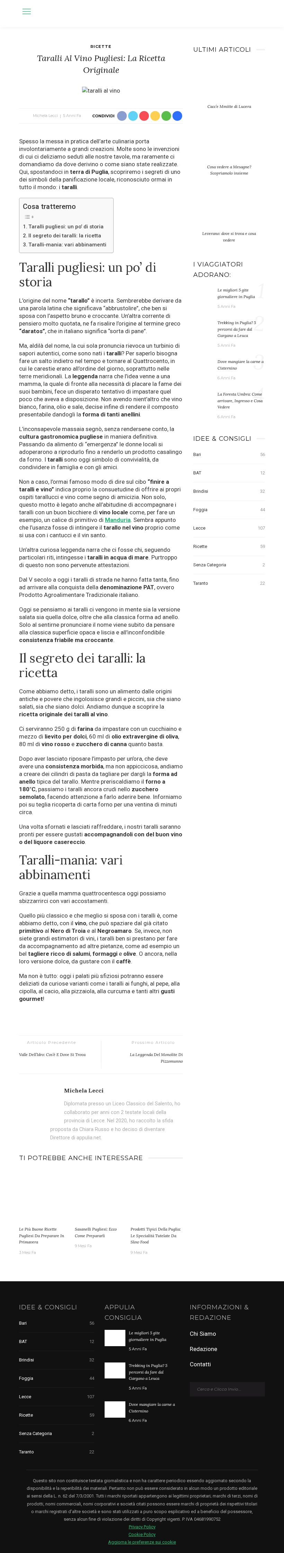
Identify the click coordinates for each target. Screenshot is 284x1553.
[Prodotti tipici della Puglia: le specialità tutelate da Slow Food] (157, 1196)
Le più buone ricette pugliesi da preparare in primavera (41, 1235)
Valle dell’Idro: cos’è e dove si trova (52, 1054)
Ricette (101, 46)
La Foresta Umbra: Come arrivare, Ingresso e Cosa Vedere (240, 400)
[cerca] (258, 12)
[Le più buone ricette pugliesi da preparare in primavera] (45, 1196)
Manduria (118, 519)
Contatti (200, 1364)
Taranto (229, 583)
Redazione (203, 1348)
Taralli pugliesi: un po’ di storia (66, 226)
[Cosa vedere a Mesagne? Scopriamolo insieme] (229, 146)
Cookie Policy (142, 1534)
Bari (229, 454)
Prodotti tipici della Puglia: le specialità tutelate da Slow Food (156, 1235)
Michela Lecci (45, 115)
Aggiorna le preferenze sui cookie (142, 1542)
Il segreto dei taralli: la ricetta (64, 236)
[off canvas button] (27, 11)
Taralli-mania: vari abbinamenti (67, 245)
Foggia (229, 509)
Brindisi (229, 491)
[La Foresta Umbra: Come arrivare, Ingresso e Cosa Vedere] (203, 398)
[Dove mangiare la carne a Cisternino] (203, 366)
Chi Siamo (203, 1333)
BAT (229, 472)
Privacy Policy (142, 1526)
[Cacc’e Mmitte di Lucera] (229, 86)
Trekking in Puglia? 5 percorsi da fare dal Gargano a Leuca (237, 329)
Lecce (229, 528)
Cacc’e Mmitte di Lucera (229, 106)
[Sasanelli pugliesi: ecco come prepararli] (101, 1196)
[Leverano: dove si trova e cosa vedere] (229, 213)
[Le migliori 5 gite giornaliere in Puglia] (203, 294)
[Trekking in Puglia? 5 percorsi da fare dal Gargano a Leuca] (203, 327)
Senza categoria (229, 564)
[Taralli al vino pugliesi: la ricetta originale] (101, 89)
